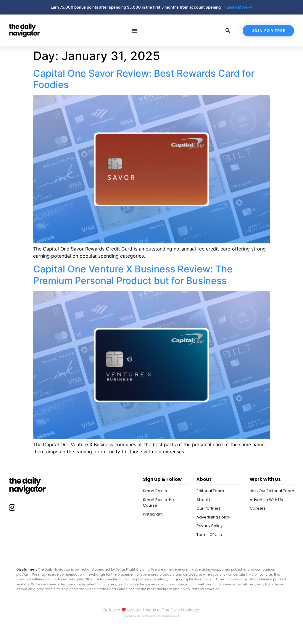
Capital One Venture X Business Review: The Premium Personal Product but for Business (133, 274)
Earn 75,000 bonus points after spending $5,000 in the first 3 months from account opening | (139, 7)
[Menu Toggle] (134, 30)
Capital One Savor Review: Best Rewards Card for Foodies (143, 79)
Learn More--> (240, 7)
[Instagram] (12, 507)
